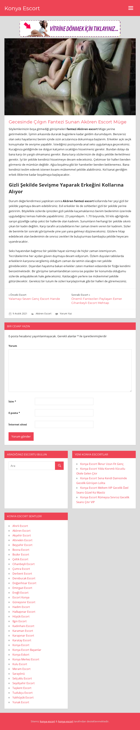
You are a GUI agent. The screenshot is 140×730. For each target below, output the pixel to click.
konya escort (47, 721)
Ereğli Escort (20, 592)
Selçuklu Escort (22, 678)
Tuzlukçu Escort (22, 693)
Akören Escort (43, 313)
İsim (12, 401)
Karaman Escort (22, 631)
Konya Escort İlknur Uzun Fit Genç (102, 464)
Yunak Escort (20, 702)
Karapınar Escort (23, 635)
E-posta (14, 413)
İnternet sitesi (18, 424)
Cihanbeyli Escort (23, 564)
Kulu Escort (19, 664)
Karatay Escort (21, 640)
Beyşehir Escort (22, 545)
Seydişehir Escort (23, 683)
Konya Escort (22, 8)
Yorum (13, 345)
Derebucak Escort (23, 578)
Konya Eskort (20, 654)
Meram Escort (21, 669)
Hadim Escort (21, 607)
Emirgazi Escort (22, 588)
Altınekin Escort (22, 540)
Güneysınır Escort (23, 602)
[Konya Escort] (70, 36)
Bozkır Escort (20, 554)
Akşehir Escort (21, 535)
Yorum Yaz (66, 313)
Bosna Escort (20, 550)
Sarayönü (18, 674)
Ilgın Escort (19, 621)
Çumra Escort (21, 569)
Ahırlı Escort (20, 526)
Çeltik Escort (20, 559)
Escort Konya (20, 597)
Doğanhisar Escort (24, 583)
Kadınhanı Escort (23, 626)
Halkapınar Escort (23, 612)
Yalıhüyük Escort (23, 697)
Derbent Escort (22, 573)
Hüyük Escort (21, 616)
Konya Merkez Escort (25, 659)
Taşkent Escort (21, 688)
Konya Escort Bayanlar (26, 650)
